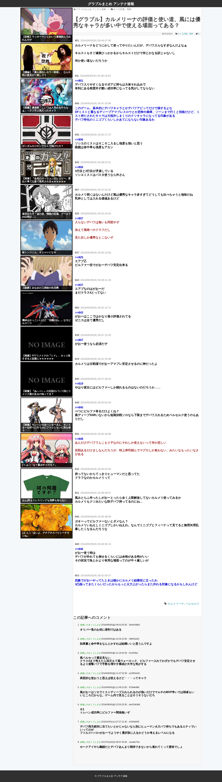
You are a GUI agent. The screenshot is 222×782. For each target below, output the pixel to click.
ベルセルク (192, 603)
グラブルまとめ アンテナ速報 (111, 4)
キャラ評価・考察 (185, 34)
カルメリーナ (175, 603)
